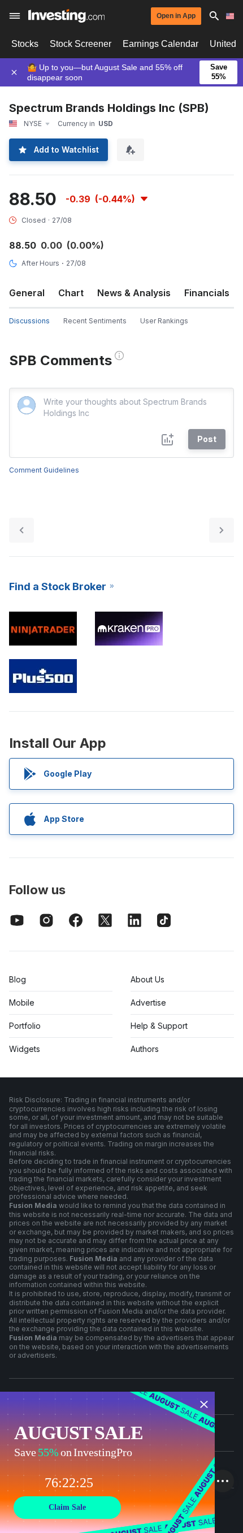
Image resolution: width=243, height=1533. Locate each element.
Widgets (24, 1049)
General (27, 292)
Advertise (148, 1002)
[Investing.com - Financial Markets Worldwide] (66, 16)
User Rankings (164, 321)
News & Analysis (134, 292)
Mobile (21, 1002)
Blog (17, 979)
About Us (147, 979)
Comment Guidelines (44, 470)
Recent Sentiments (95, 321)
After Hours (40, 263)
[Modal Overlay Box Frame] (107, 1462)
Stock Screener (80, 44)
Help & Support (159, 1025)
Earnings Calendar (160, 44)
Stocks (24, 44)
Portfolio (25, 1025)
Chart (71, 292)
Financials (206, 292)
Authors (145, 1049)
